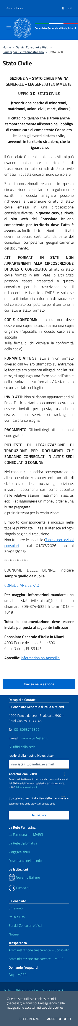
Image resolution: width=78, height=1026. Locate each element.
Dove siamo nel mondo (25, 860)
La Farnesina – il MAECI (26, 834)
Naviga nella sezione (39, 684)
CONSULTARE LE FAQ (21, 585)
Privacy (20, 787)
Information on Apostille (40, 658)
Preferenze (29, 1018)
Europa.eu (22, 887)
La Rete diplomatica (23, 843)
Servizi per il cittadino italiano (23, 52)
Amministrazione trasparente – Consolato (39, 950)
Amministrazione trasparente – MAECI (36, 958)
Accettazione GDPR (23, 774)
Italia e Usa (17, 916)
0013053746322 (26, 729)
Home (7, 47)
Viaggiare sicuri (19, 851)
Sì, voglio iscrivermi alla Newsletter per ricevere (38, 798)
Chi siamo (16, 908)
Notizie (14, 934)
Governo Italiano (15, 8)
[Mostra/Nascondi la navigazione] (8, 27)
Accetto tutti (59, 1018)
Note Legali (30, 787)
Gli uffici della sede (22, 746)
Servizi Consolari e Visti (32, 47)
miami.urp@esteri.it (34, 738)
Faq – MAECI (18, 974)
